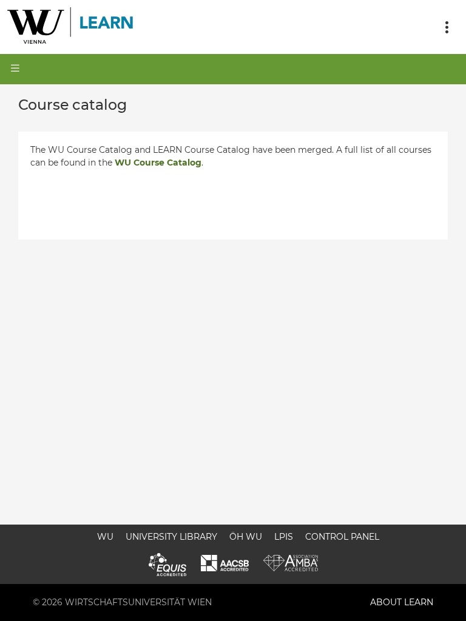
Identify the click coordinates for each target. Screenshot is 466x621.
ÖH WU (245, 536)
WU (105, 536)
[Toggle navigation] (446, 27)
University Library (171, 536)
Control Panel (342, 536)
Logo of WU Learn (71, 27)
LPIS (283, 536)
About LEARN (401, 602)
